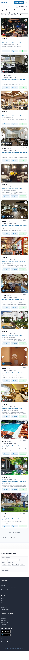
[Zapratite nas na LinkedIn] (7, 641)
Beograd (11, 117)
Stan (2, 600)
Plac (2, 602)
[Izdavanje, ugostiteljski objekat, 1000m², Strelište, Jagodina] (14, 502)
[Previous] (3, 27)
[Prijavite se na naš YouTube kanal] (10, 641)
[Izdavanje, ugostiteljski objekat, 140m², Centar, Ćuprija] (14, 209)
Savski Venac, (6, 117)
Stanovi (4, 564)
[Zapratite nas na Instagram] (4, 641)
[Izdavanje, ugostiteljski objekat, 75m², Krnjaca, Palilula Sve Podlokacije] (14, 356)
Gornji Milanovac (11, 337)
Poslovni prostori (15, 564)
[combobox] (4, 6)
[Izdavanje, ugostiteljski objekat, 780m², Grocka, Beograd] (14, 466)
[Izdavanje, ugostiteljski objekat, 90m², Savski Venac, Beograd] (14, 246)
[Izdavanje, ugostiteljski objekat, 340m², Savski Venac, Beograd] (14, 100)
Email (7, 50)
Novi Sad (16, 44)
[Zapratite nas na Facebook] (2, 641)
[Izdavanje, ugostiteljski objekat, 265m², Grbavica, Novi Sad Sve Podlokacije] (14, 393)
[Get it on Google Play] (14, 634)
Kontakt (3, 585)
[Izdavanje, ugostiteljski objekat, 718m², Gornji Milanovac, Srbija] (14, 429)
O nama (3, 583)
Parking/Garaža (5, 609)
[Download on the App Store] (14, 631)
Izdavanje (7, 537)
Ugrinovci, (6, 337)
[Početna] (3, 537)
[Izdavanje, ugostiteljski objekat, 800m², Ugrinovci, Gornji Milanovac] (14, 320)
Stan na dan (16, 559)
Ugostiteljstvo (4, 607)
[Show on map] (22, 108)
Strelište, (5, 519)
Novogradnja (4, 622)
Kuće (9, 564)
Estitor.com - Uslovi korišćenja (8, 587)
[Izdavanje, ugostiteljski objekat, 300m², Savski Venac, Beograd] (14, 136)
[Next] (26, 27)
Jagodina (9, 519)
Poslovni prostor (5, 605)
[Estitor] (4, 2)
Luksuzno (3, 624)
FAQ (2, 592)
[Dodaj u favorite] (25, 20)
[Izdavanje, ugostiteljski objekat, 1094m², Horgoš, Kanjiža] (14, 283)
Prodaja (4, 559)
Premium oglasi (5, 589)
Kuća (2, 598)
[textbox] (4, 6)
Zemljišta (22, 564)
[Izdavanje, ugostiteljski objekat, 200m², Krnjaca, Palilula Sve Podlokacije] (14, 173)
